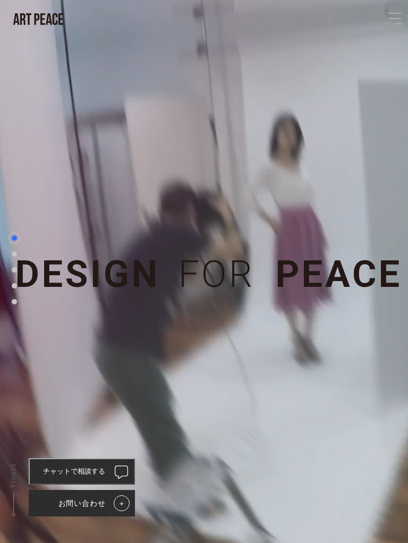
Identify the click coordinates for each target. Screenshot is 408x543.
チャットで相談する (74, 471)
